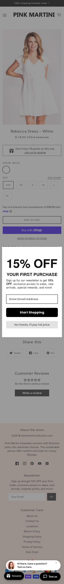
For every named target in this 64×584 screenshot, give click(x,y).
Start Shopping (32, 312)
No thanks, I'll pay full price (32, 325)
